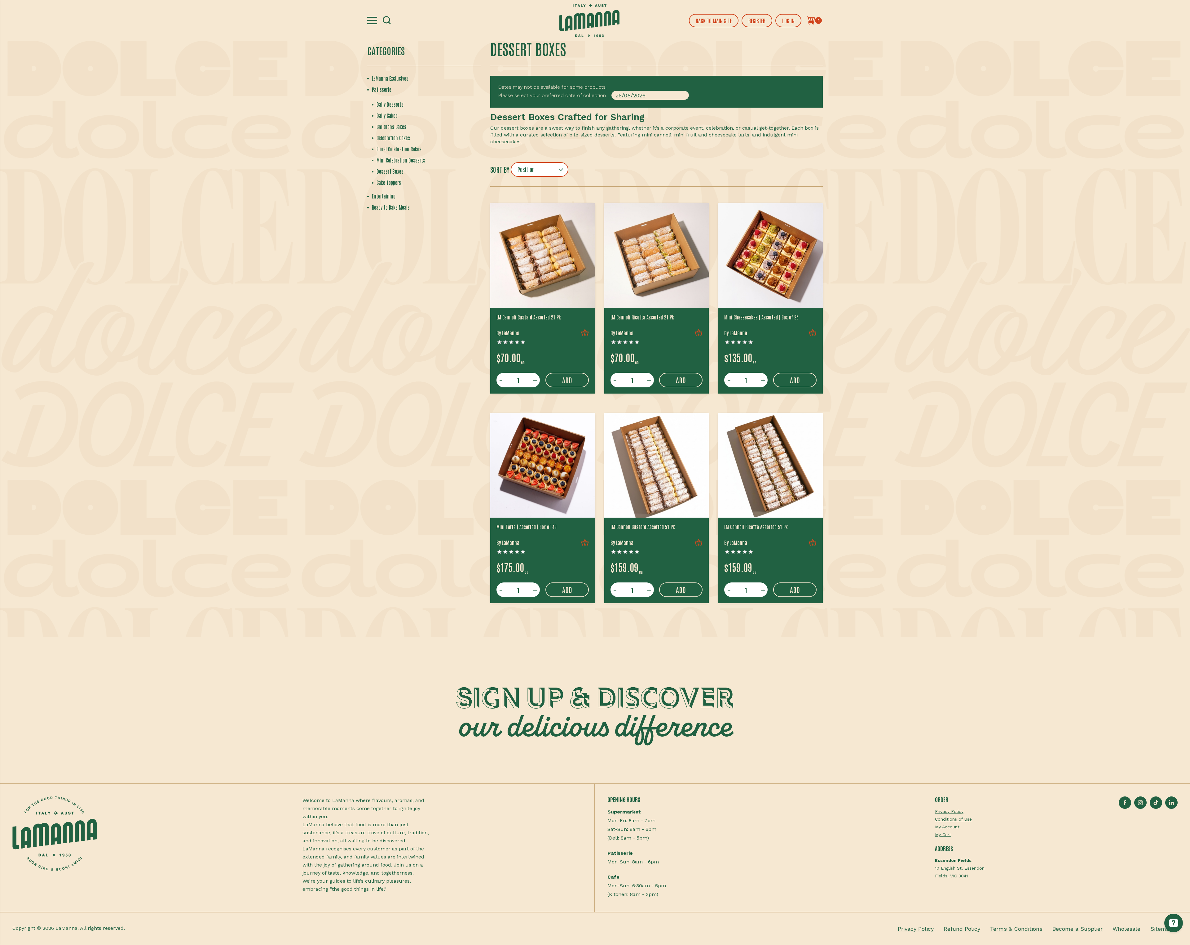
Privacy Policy (949, 811)
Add (567, 380)
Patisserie (381, 89)
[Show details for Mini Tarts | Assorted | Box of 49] (542, 465)
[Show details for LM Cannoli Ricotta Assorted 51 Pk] (770, 465)
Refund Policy (962, 928)
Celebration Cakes (393, 138)
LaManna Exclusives (390, 78)
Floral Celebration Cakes (399, 149)
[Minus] (501, 380)
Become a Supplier (1077, 928)
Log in (788, 20)
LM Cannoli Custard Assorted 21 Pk (528, 317)
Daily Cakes (387, 115)
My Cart (943, 834)
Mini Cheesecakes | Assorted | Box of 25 (761, 317)
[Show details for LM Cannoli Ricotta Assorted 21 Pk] (656, 255)
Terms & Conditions (1016, 928)
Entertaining (383, 196)
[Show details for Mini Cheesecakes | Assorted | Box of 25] (770, 255)
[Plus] (535, 380)
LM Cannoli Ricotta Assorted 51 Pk (756, 527)
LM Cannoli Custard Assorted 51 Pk (642, 527)
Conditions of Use (953, 819)
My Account (947, 826)
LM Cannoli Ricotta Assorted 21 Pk (642, 317)
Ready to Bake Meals (391, 207)
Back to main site (714, 20)
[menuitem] (960, 811)
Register (756, 20)
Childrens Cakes (391, 126)
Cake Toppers (389, 182)
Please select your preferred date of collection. (552, 95)
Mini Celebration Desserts (401, 160)
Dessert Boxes (390, 171)
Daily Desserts (390, 104)
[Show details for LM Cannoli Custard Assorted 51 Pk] (656, 465)
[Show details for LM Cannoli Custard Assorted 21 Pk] (542, 255)
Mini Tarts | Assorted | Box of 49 (526, 527)
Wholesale (1126, 928)
